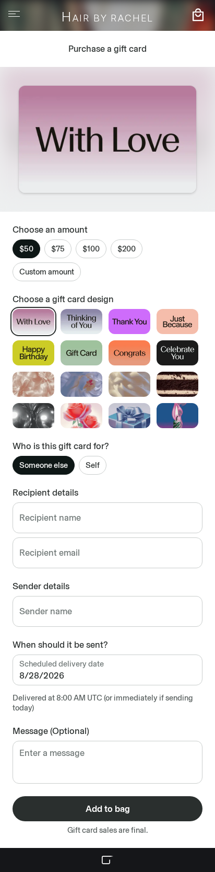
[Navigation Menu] (14, 14)
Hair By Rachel (108, 18)
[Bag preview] (198, 14)
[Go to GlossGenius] (107, 860)
